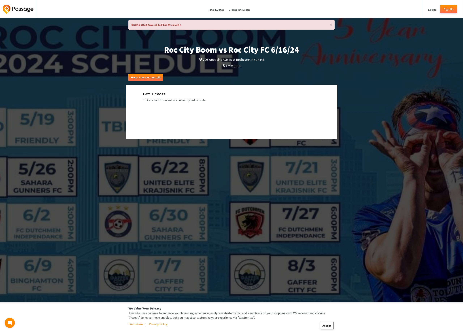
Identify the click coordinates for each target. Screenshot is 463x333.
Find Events (216, 9)
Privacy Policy (158, 324)
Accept (326, 325)
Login (432, 9)
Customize (135, 324)
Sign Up (448, 9)
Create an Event (239, 9)
